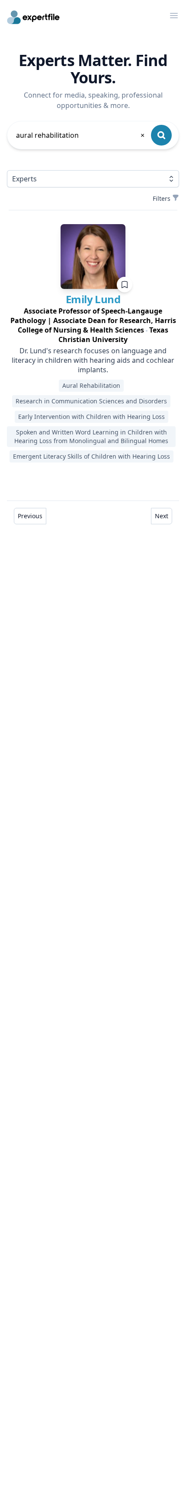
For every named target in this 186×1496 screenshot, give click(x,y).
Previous (30, 516)
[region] (93, 325)
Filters (161, 198)
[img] (93, 256)
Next (161, 516)
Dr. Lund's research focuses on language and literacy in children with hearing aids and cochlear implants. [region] (93, 360)
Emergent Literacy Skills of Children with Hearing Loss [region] (91, 456)
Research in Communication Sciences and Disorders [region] (91, 401)
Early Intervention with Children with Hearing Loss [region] (91, 416)
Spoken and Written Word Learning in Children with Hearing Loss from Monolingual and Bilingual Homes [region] (91, 436)
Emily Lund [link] (93, 299)
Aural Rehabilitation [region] (91, 385)
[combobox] (81, 135)
